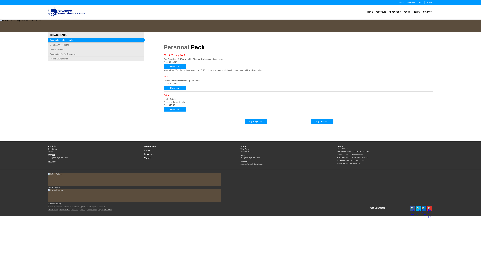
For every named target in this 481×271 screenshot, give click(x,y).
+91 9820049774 (353, 163)
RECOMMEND (395, 12)
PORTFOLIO (381, 12)
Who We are (245, 149)
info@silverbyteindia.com (250, 158)
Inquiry (147, 150)
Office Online (54, 187)
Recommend (150, 146)
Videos (401, 3)
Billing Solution (57, 49)
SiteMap (108, 210)
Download (411, 3)
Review (429, 3)
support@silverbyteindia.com (252, 164)
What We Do (246, 151)
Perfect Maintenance (59, 59)
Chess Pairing (54, 203)
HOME (370, 12)
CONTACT (427, 12)
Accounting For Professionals (63, 54)
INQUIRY (416, 12)
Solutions (74, 210)
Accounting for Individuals (61, 40)
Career (420, 3)
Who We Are (53, 210)
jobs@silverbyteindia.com (58, 158)
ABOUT (407, 12)
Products (51, 151)
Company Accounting (59, 45)
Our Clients (52, 149)
